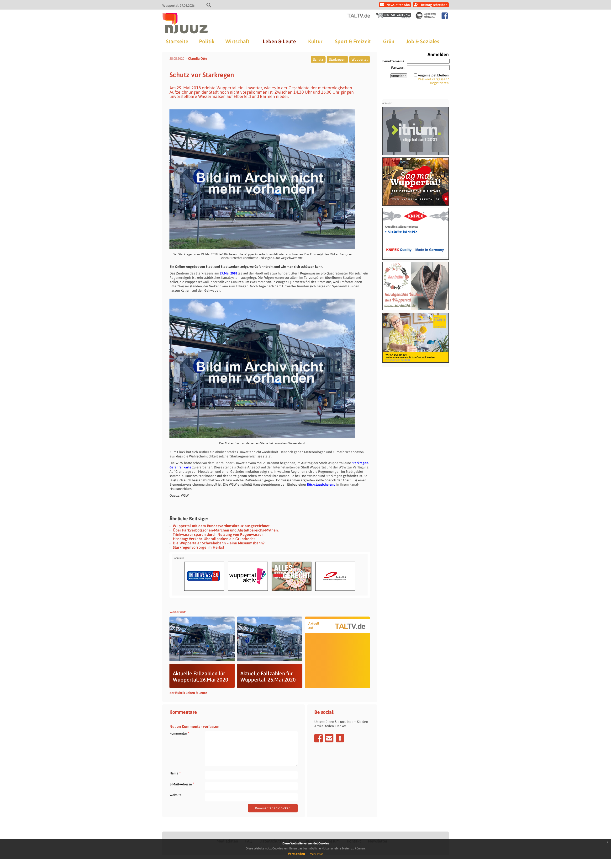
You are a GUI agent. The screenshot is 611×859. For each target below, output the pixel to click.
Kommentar (179, 733)
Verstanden (296, 854)
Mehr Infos (316, 854)
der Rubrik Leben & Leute (188, 693)
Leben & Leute (279, 41)
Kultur (315, 41)
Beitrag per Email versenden (329, 738)
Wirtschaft (237, 41)
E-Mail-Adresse (181, 784)
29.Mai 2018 (228, 273)
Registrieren (439, 83)
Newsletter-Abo (398, 5)
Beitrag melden (340, 738)
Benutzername (393, 61)
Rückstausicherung (321, 484)
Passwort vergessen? (433, 79)
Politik (206, 41)
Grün (388, 41)
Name (175, 773)
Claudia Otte (197, 58)
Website (175, 795)
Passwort (398, 68)
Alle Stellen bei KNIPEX (401, 231)
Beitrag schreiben (434, 5)
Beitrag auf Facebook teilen (318, 738)
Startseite (177, 41)
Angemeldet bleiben (433, 75)
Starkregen (337, 59)
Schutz (318, 59)
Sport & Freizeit (353, 41)
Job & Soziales (422, 41)
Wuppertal (360, 59)
